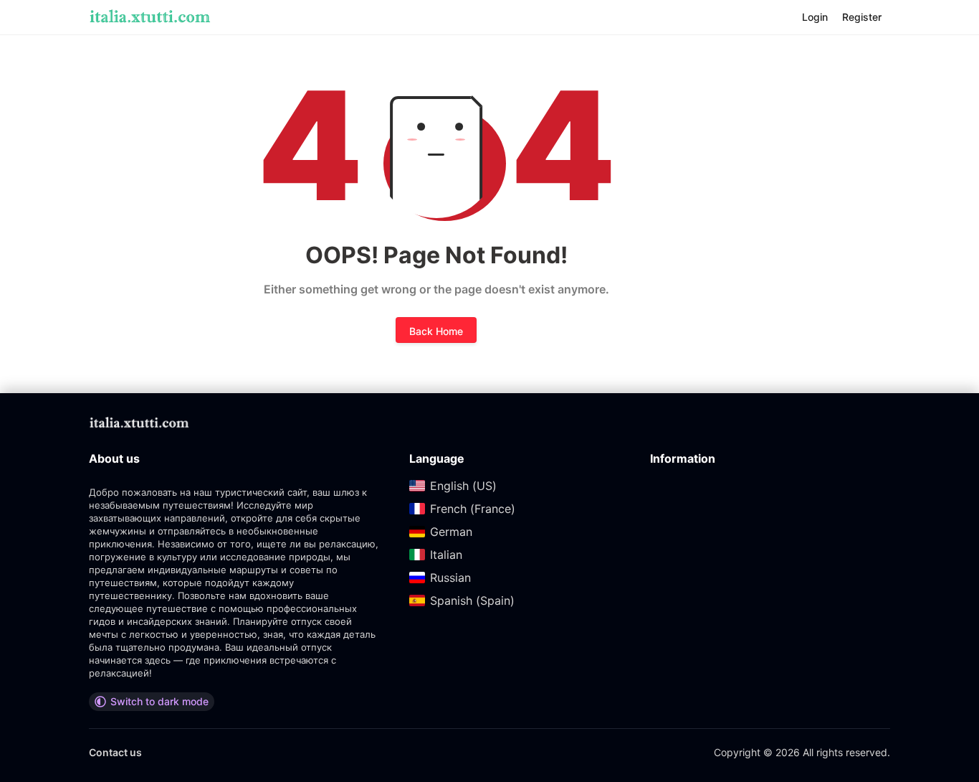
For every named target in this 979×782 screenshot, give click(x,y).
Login (815, 17)
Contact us (115, 752)
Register (862, 17)
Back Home (436, 331)
